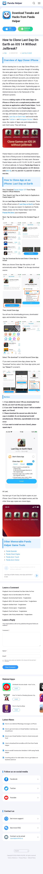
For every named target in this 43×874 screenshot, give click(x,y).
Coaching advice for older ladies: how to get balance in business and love (21, 758)
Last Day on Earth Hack (17, 117)
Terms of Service (12, 858)
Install (16, 688)
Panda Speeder (11, 551)
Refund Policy (31, 858)
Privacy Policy (22, 858)
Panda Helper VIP (20, 190)
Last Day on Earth (26, 204)
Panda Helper (14, 3)
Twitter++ (12, 119)
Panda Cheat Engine (13, 554)
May (5, 53)
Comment (5, 630)
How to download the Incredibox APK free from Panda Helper (21, 744)
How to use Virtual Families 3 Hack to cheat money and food (21, 737)
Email (4, 656)
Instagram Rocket (26, 119)
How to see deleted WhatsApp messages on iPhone (21, 724)
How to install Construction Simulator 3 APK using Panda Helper (22, 751)
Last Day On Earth (27, 53)
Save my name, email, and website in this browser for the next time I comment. (20, 661)
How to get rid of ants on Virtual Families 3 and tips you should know (21, 730)
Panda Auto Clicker (12, 560)
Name (4, 651)
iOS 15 (8, 171)
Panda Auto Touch (12, 557)
